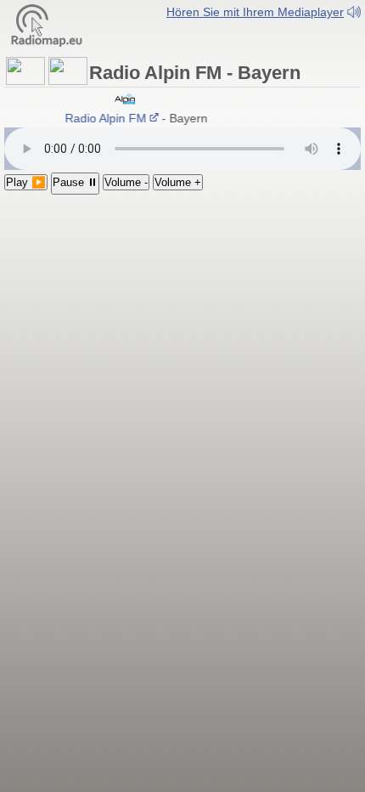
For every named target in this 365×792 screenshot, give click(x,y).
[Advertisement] (182, 295)
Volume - (126, 182)
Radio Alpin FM (104, 118)
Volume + (177, 182)
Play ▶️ (26, 182)
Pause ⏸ (75, 182)
